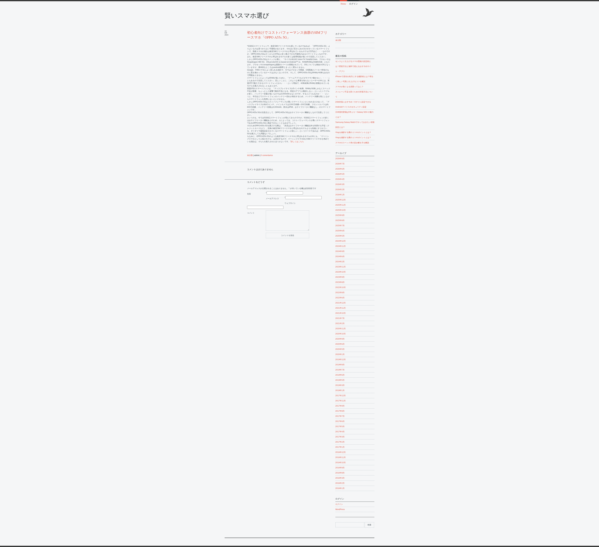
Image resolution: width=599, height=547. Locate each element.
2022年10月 (340, 287)
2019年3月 (340, 385)
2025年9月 (340, 215)
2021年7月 (340, 318)
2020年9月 (340, 339)
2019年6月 (340, 375)
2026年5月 (340, 174)
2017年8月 (340, 411)
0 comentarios (267, 155)
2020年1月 (340, 354)
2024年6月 (340, 256)
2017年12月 (340, 395)
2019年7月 (340, 370)
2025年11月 (340, 205)
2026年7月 (340, 164)
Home (343, 3)
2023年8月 (340, 282)
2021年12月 (340, 303)
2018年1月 (340, 390)
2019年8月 (340, 365)
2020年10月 (340, 334)
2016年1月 (340, 488)
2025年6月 (340, 231)
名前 (249, 194)
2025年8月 (340, 220)
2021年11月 (340, 308)
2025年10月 (340, 210)
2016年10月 (340, 462)
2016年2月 (340, 483)
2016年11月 (340, 457)
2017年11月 (340, 401)
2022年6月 (340, 298)
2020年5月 (340, 349)
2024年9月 (340, 251)
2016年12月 (340, 452)
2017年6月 (340, 421)
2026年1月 (340, 195)
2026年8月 (340, 159)
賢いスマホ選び (247, 15)
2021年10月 (340, 313)
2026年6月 (340, 169)
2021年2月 (340, 323)
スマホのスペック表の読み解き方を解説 (352, 143)
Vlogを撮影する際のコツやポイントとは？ (353, 132)
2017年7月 (340, 416)
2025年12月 (340, 200)
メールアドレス (272, 198)
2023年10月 (340, 272)
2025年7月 (340, 225)
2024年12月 (340, 241)
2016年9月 (340, 468)
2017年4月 (340, 432)
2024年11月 (340, 246)
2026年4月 (340, 179)
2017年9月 (340, 406)
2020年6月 (340, 344)
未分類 (250, 155)
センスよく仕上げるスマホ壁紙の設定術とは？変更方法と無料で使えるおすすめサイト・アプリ (353, 66)
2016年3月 (340, 478)
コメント (251, 213)
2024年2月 (340, 262)
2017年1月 (340, 447)
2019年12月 (340, 359)
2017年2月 (340, 442)
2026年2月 (340, 189)
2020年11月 (340, 329)
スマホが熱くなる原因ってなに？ (349, 87)
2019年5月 (340, 380)
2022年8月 (340, 292)
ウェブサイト (290, 203)
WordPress (340, 509)
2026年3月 (340, 184)
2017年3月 (340, 437)
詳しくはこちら (297, 141)
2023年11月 (340, 267)
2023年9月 (340, 277)
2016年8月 (340, 473)
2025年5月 (340, 236)
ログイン (353, 3)
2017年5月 (340, 426)
